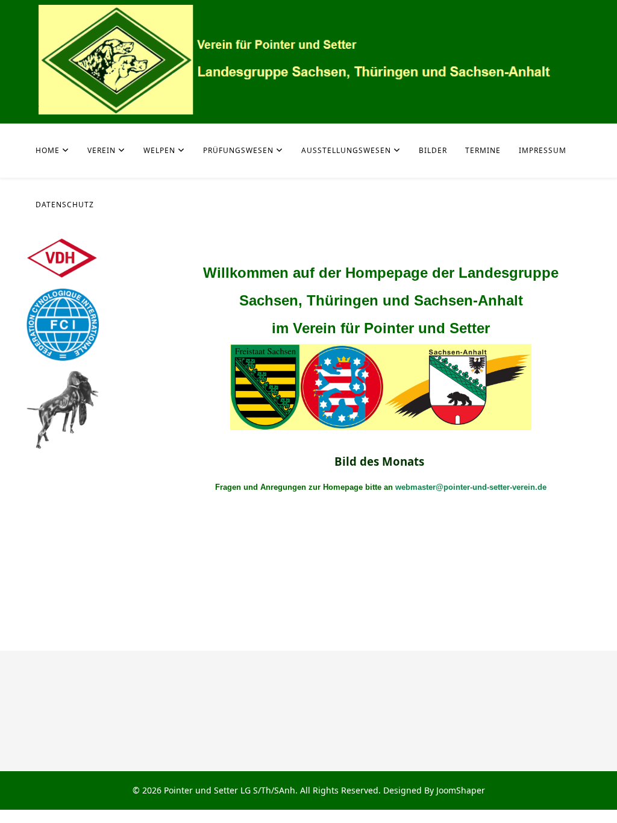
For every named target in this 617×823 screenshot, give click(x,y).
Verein (101, 150)
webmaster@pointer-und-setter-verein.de (471, 487)
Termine (483, 150)
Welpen (159, 150)
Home (48, 150)
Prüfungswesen (238, 150)
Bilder (433, 150)
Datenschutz (65, 204)
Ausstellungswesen (346, 150)
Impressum (542, 150)
